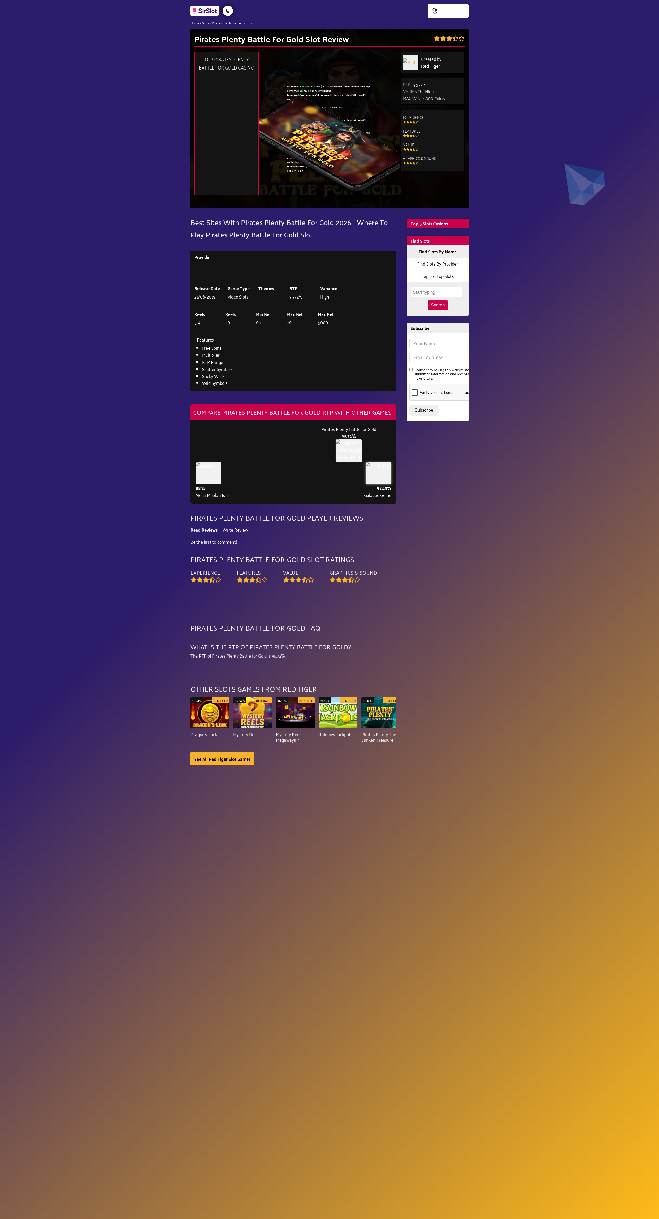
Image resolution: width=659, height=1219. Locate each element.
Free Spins (212, 348)
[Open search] (462, 11)
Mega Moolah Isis (212, 494)
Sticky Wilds (213, 376)
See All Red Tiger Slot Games (222, 759)
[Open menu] (449, 10)
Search (438, 305)
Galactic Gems (377, 494)
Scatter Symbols (217, 369)
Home (194, 23)
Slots (205, 23)
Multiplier (211, 355)
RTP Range (212, 362)
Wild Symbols (215, 383)
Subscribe (424, 410)
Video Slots (238, 296)
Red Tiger (430, 65)
